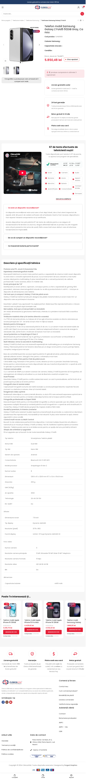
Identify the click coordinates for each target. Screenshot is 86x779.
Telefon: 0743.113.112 (40, 750)
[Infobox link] (32, 660)
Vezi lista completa (63, 199)
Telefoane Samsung (32, 20)
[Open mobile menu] (3, 7)
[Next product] (83, 20)
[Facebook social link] (3, 702)
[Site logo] (43, 7)
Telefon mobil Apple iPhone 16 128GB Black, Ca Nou (54, 622)
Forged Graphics (70, 765)
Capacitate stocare (53, 46)
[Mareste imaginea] (5, 60)
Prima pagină (6, 20)
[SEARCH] (82, 14)
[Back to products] (80, 20)
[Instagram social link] (6, 702)
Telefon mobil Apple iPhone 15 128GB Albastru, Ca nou (11, 622)
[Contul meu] (78, 7)
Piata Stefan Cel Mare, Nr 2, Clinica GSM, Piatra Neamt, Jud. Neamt (43, 742)
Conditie (48, 50)
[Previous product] (78, 20)
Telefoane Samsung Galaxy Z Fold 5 (53, 20)
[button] (4, 45)
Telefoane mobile (18, 20)
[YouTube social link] (10, 702)
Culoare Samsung (52, 41)
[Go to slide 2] (22, 62)
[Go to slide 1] (20, 62)
